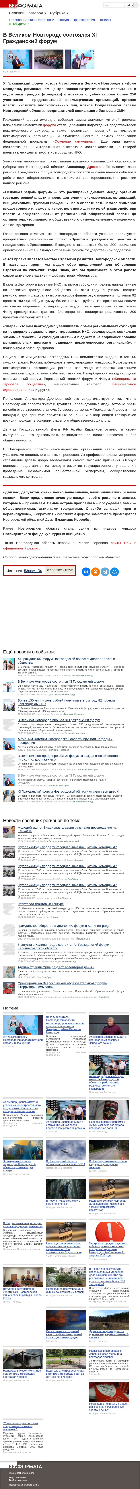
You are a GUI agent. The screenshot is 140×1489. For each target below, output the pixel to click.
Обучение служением (74, 141)
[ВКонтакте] (86, 571)
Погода (63, 20)
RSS (36, 1485)
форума (49, 125)
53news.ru (15, 71)
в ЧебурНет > (19, 23)
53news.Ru (33, 571)
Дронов (94, 167)
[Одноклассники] (95, 571)
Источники (46, 20)
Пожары (105, 20)
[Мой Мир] (114, 571)
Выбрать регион (18, 1480)
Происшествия (84, 20)
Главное (15, 20)
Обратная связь (17, 1477)
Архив (30, 20)
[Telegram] (105, 571)
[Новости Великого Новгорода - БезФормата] (22, 4)
